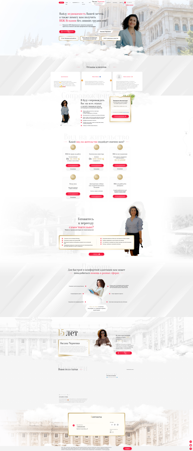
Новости (108, 2)
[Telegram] (112, 425)
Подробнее (73, 168)
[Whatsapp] (114, 425)
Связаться (95, 254)
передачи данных (126, 112)
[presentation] (82, 80)
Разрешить (127, 448)
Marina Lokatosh (127, 76)
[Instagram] (113, 432)
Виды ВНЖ (67, 2)
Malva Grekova (95, 76)
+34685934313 (80, 427)
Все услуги (83, 2)
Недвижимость (76, 2)
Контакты (115, 2)
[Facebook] (110, 432)
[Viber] (117, 425)
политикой (107, 449)
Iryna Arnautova (64, 76)
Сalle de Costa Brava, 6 (82, 429)
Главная (61, 2)
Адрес (121, 2)
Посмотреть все (130, 369)
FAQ (90, 2)
